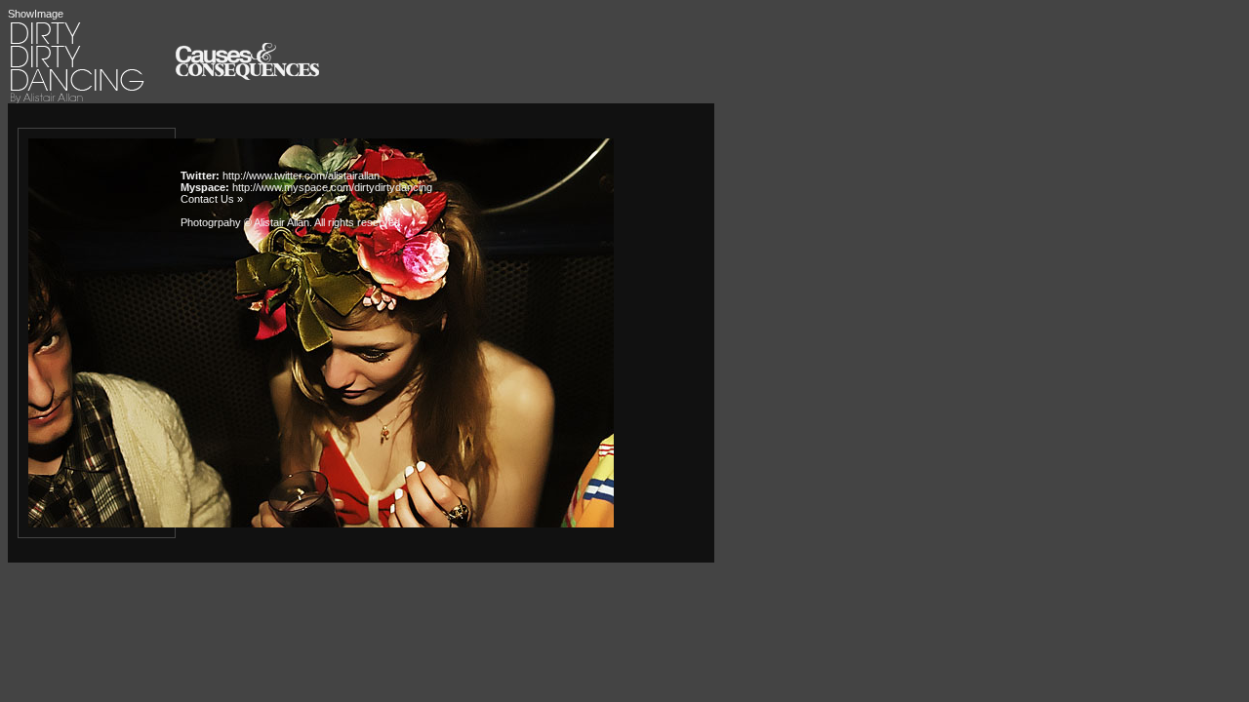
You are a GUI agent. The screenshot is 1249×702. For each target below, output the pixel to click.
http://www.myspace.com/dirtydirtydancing (332, 187)
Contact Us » (212, 199)
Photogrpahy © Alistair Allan (245, 222)
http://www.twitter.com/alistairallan (301, 175)
